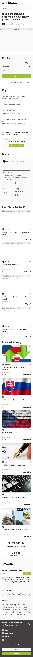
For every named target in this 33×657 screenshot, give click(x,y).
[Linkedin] (19, 594)
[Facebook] (4, 594)
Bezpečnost (23, 607)
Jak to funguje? (17, 610)
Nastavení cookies (22, 605)
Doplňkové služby (20, 615)
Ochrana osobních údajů (9, 607)
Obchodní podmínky (8, 605)
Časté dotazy (6, 610)
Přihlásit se (27, 3)
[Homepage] (12, 3)
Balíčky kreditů (16, 612)
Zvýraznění (26, 612)
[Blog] (24, 594)
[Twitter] (9, 594)
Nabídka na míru (8, 615)
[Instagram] (29, 594)
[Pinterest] (14, 594)
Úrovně (26, 610)
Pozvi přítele (6, 612)
